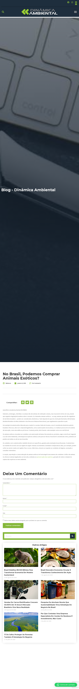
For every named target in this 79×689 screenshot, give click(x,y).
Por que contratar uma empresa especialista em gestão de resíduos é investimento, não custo (56, 616)
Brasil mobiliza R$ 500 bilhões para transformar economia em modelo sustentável (18, 572)
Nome (5, 498)
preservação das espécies (45, 457)
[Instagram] (72, 2)
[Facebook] (68, 2)
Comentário (6, 483)
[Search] (72, 536)
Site (4, 513)
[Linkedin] (76, 2)
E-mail (5, 505)
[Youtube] (76, 4)
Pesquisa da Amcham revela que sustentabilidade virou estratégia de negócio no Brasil (56, 604)
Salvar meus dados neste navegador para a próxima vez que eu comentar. (25, 520)
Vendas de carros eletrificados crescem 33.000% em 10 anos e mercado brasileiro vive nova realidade (21, 604)
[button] (3, 11)
